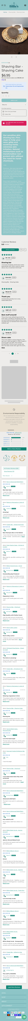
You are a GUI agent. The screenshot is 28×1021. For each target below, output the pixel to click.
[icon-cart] (24, 5)
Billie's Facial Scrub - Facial (14, 566)
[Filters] (21, 249)
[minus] (3, 96)
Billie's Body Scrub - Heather (15, 870)
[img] (14, 432)
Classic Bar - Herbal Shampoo (15, 524)
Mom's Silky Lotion (12, 627)
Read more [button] (6, 495)
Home (5, 12)
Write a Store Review (14, 449)
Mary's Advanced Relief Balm (15, 482)
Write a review (10, 249)
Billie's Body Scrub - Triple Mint (15, 890)
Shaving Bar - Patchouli (13, 607)
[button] (14, 100)
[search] (5, 5)
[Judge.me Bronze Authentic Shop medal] (22, 458)
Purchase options (6, 108)
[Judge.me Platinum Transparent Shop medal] (6, 458)
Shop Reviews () (9, 471)
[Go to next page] (18, 354)
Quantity (5, 93)
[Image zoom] (14, 35)
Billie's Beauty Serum (13, 851)
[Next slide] (16, 57)
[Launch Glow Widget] (24, 1017)
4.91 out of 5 (18, 432)
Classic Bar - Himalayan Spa (15, 669)
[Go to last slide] (12, 57)
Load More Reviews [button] (14, 987)
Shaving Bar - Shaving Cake (15, 708)
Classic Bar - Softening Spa (14, 952)
